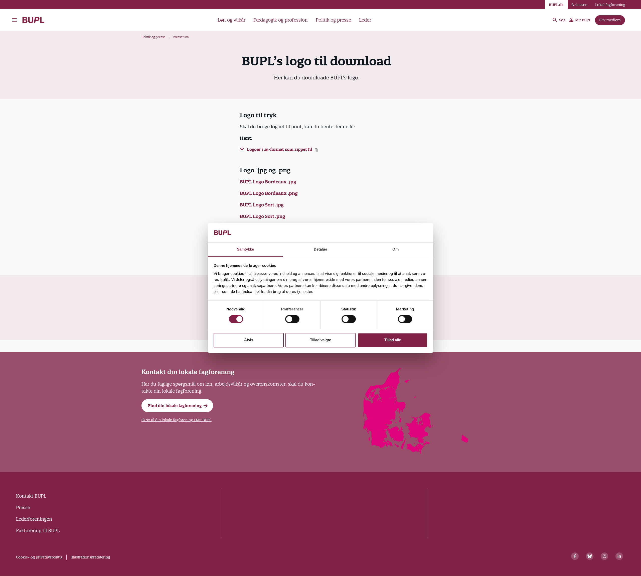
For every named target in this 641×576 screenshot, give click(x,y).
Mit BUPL (583, 20)
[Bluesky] (589, 556)
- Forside (35, 20)
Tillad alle (392, 340)
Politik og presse (333, 20)
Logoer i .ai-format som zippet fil (279, 149)
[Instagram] (604, 556)
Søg (562, 20)
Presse (23, 507)
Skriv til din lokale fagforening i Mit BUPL (176, 420)
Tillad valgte (320, 340)
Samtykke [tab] (245, 249)
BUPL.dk (556, 5)
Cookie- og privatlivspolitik (39, 557)
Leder (365, 20)
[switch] (292, 319)
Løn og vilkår (231, 20)
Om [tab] (395, 249)
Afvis (248, 340)
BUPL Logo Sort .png (262, 216)
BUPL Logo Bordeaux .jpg (268, 182)
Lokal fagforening (610, 5)
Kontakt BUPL (31, 496)
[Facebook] (575, 556)
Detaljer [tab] (321, 249)
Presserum (181, 37)
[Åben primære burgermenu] (15, 20)
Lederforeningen (34, 519)
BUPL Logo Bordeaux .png (269, 193)
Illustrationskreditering (90, 557)
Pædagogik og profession (280, 20)
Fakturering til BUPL (38, 530)
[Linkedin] (619, 556)
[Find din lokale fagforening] (416, 452)
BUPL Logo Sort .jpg (262, 205)
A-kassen (579, 5)
